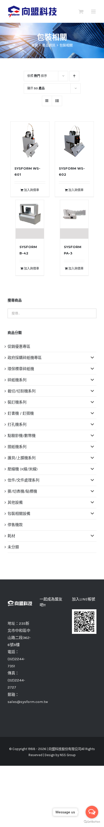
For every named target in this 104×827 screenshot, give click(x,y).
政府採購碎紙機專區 (25, 357)
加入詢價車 (31, 190)
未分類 (13, 547)
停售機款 (15, 524)
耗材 (11, 536)
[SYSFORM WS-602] (74, 141)
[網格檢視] (57, 101)
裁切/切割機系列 (22, 391)
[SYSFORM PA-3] (74, 219)
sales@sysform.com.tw (28, 701)
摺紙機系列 (17, 447)
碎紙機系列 (17, 380)
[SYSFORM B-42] (30, 219)
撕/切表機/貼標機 (22, 491)
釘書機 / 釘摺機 (21, 413)
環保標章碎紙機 (21, 369)
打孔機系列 (17, 424)
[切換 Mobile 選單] (93, 11)
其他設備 (15, 502)
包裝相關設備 (19, 513)
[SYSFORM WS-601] (30, 141)
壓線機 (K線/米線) (23, 469)
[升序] (74, 76)
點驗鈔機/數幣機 (22, 435)
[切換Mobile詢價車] (81, 11)
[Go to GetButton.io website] (92, 821)
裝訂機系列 (17, 402)
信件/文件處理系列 (23, 480)
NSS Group (68, 755)
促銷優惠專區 (19, 346)
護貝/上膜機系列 (22, 458)
